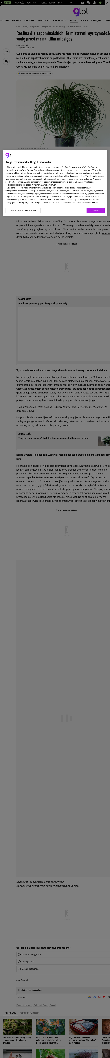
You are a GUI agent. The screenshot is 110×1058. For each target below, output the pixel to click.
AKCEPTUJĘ (95, 211)
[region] (55, 183)
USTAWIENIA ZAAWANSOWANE (23, 210)
